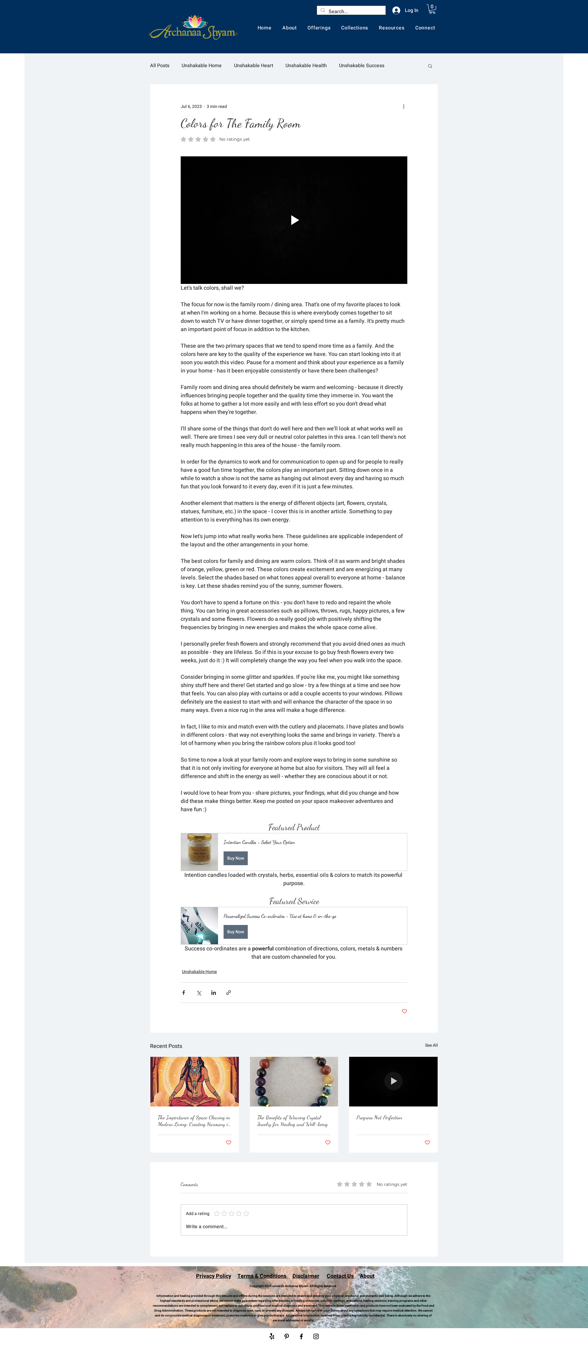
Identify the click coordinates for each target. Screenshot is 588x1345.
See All (431, 1045)
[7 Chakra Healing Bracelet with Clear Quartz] (294, 1081)
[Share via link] (229, 992)
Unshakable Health (306, 65)
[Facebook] (301, 1336)
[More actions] (403, 106)
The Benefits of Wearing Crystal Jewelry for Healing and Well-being (292, 1120)
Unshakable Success (361, 65)
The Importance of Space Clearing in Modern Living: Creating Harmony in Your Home (194, 1120)
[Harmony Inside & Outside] (194, 1081)
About (367, 1276)
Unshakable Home (202, 65)
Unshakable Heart (253, 65)
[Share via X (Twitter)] (199, 992)
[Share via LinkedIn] (214, 992)
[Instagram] (316, 1336)
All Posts (159, 65)
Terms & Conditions (262, 1276)
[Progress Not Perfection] (393, 1081)
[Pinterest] (286, 1336)
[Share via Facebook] (184, 992)
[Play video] (294, 220)
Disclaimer (305, 1276)
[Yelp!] (272, 1336)
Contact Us (341, 1276)
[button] (432, 9)
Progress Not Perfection (379, 1117)
